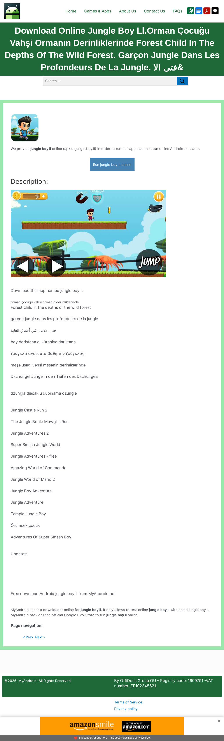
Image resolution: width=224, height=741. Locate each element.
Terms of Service (128, 702)
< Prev (28, 637)
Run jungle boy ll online (112, 164)
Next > (40, 637)
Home (70, 11)
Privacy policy (126, 708)
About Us (127, 11)
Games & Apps (97, 11)
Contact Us (154, 11)
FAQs (177, 11)
